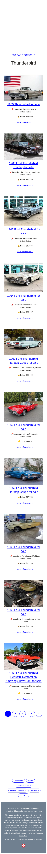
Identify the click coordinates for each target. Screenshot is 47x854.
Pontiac (23, 795)
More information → (25, 122)
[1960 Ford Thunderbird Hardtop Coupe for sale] (23, 355)
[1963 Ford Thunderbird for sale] (23, 543)
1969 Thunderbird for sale (23, 104)
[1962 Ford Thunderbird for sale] (23, 421)
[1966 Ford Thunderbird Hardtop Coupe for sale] (23, 484)
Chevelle (33, 790)
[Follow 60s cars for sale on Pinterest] (23, 847)
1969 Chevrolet (22, 785)
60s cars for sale (23, 55)
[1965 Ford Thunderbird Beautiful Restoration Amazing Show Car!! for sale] (23, 669)
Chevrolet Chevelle (16, 790)
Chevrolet (18, 780)
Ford (30, 780)
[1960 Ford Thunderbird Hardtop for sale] (23, 159)
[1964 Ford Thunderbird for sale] (23, 292)
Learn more (23, 835)
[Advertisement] (23, 24)
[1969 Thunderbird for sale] (23, 100)
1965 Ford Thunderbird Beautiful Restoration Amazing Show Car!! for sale (23, 677)
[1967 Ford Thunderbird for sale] (23, 225)
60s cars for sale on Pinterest (32, 839)
